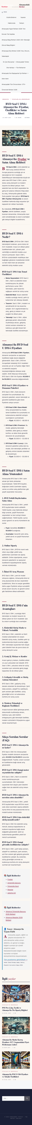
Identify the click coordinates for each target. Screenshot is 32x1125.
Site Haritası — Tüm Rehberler (16, 67)
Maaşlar (10, 889)
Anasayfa (5, 99)
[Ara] (27, 1098)
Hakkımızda (11, 23)
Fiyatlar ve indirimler (21, 99)
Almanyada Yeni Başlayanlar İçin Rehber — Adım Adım (15, 76)
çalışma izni (11, 893)
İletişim (21, 23)
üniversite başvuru (14, 883)
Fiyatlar (10, 879)
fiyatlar (22, 159)
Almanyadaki (24, 5)
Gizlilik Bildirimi (11, 17)
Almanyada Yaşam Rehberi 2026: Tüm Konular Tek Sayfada (13, 31)
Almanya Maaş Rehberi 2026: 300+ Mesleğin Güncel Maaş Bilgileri (16, 42)
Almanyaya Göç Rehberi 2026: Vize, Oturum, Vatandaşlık (16, 53)
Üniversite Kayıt (13, 886)
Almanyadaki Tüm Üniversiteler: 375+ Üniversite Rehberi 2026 (13, 87)
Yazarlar (23, 17)
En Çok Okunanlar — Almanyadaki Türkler (16, 62)
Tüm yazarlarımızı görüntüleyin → (15, 960)
